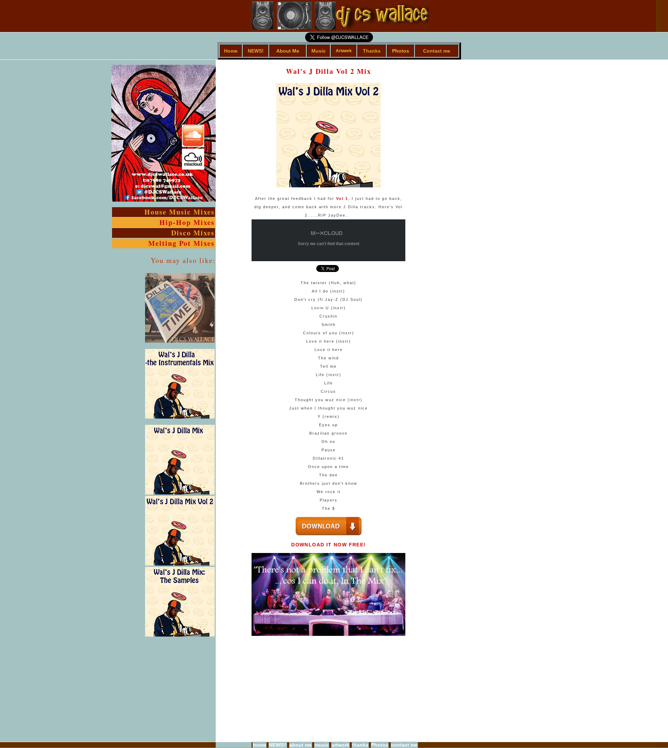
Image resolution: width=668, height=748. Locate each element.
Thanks (372, 51)
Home (231, 51)
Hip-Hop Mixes (187, 222)
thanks (360, 745)
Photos (400, 51)
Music (318, 51)
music (322, 745)
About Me (287, 51)
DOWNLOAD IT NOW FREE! (328, 544)
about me (300, 745)
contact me (404, 745)
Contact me (436, 51)
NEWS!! (278, 745)
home (259, 745)
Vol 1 (342, 198)
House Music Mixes (179, 212)
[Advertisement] (426, 164)
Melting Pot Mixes (181, 243)
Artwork (344, 50)
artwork (340, 745)
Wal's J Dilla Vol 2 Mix (328, 71)
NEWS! (256, 51)
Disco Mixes (193, 233)
